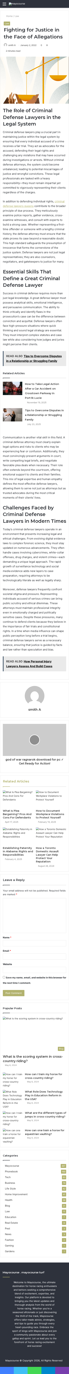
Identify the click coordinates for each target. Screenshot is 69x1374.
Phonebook (11, 1171)
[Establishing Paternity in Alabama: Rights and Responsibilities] (18, 835)
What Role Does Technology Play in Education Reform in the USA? (44, 1095)
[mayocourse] (17, 3)
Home (9, 16)
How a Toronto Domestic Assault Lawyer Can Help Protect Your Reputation (47, 854)
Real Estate (11, 1222)
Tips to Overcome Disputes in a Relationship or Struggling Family (44, 415)
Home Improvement (16, 1194)
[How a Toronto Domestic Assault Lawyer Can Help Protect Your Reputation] (51, 835)
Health (8, 1200)
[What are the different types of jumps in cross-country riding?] (12, 1118)
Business (10, 1182)
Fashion (9, 1239)
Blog (7, 1205)
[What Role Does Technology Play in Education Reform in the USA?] (12, 1099)
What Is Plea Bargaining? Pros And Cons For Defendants (17, 814)
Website (7, 964)
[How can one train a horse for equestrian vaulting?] (12, 1136)
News (8, 1234)
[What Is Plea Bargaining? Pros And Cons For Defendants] (18, 798)
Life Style (10, 1188)
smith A (12, 45)
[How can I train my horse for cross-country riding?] (12, 1079)
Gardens (10, 1251)
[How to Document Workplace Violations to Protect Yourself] (51, 798)
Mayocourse (12, 1165)
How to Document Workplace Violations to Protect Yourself (50, 814)
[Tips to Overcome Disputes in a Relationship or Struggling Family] (12, 414)
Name (7, 937)
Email (7, 950)
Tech (8, 1177)
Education (10, 1217)
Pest (7, 1228)
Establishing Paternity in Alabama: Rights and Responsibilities (18, 851)
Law (17, 16)
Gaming (9, 1245)
